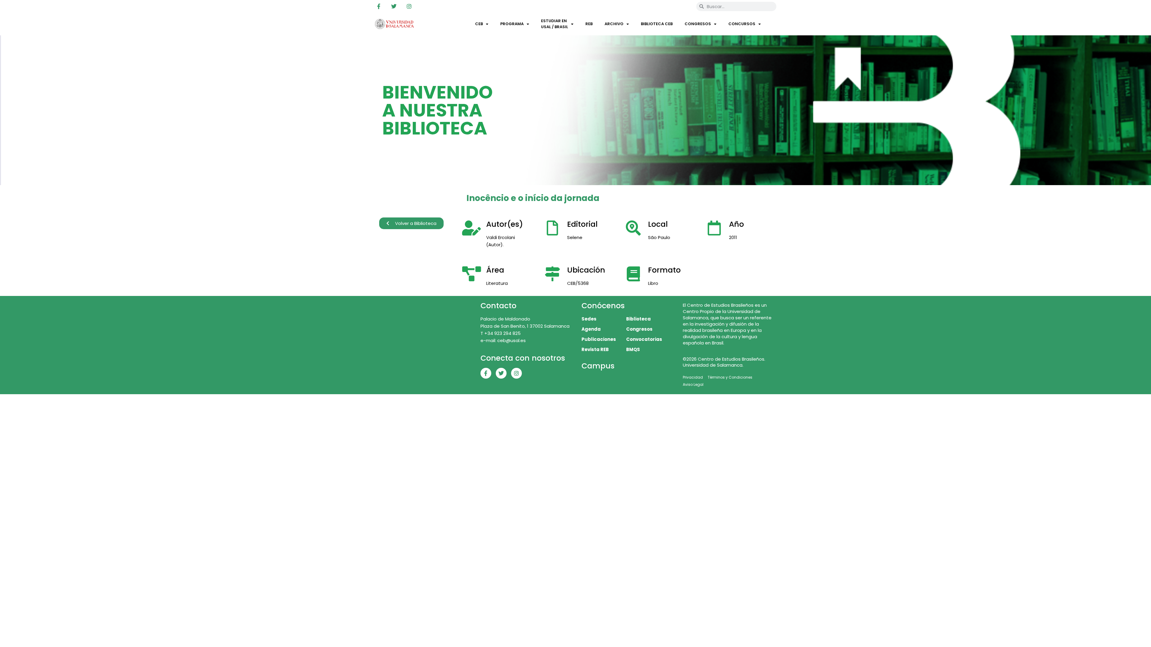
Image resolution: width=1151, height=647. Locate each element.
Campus (597, 366)
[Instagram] (409, 6)
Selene (574, 237)
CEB (479, 24)
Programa (512, 24)
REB (589, 24)
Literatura (497, 283)
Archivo (614, 24)
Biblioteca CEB (657, 24)
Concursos (741, 24)
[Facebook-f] (378, 6)
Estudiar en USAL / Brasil (554, 24)
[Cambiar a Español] (683, 6)
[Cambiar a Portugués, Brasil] (671, 6)
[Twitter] (393, 6)
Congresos (698, 24)
